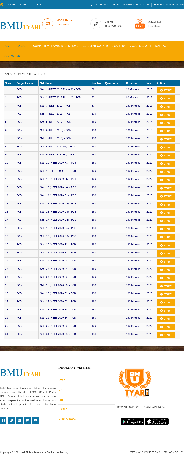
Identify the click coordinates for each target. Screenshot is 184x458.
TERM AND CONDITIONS (145, 452)
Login (38, 5)
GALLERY (120, 45)
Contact (25, 5)
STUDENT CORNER (96, 45)
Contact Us (12, 55)
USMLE (62, 409)
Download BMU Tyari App (170, 5)
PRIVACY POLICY (174, 452)
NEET (61, 399)
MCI (60, 390)
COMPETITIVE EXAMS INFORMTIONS (55, 45)
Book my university (57, 452)
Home (7, 45)
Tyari (20, 26)
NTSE (61, 380)
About (11, 5)
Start (167, 90)
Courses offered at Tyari (150, 45)
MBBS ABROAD (67, 418)
